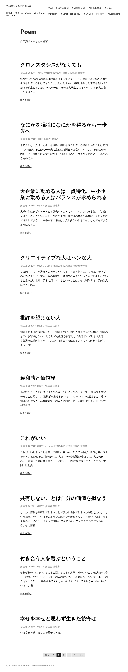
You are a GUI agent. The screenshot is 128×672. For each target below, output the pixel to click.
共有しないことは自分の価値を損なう (63, 498)
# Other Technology (70, 13)
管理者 (81, 72)
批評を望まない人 (40, 318)
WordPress (48, 665)
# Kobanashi (113, 13)
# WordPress (78, 8)
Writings (18, 665)
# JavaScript (62, 8)
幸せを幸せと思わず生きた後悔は (58, 618)
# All (50, 8)
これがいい (33, 438)
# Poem (100, 13)
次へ (81, 655)
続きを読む (26, 100)
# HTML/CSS (95, 8)
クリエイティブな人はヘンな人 (56, 258)
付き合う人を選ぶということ (53, 558)
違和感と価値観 (37, 378)
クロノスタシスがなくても (51, 65)
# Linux (108, 8)
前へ (47, 655)
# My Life (88, 13)
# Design (52, 13)
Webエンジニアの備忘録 (18, 6)
